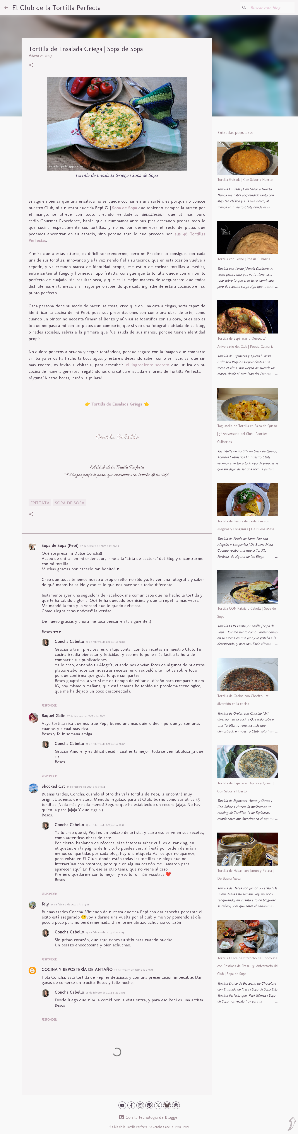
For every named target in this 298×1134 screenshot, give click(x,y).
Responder (49, 705)
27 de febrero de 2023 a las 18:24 (86, 786)
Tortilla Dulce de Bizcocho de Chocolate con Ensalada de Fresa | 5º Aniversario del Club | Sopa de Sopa (247, 966)
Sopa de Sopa (124, 207)
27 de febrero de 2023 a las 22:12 (105, 825)
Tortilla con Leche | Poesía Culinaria (243, 259)
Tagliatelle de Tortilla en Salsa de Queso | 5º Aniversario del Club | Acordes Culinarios (247, 434)
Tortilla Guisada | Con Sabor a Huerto (245, 180)
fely (45, 904)
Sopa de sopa (69, 502)
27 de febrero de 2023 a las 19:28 (70, 904)
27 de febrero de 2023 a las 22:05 (105, 641)
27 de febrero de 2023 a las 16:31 (86, 716)
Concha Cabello (69, 641)
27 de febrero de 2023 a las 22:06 (105, 744)
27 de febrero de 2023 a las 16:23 (99, 545)
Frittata (40, 502)
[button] (31, 65)
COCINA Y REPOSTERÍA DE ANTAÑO (77, 969)
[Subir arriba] (292, 1124)
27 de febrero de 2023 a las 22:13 (105, 932)
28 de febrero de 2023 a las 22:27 (133, 970)
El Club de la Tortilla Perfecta (56, 7)
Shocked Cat (53, 786)
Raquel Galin (53, 715)
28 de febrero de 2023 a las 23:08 (105, 992)
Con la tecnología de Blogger (151, 1117)
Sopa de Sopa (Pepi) (60, 545)
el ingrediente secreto (147, 364)
